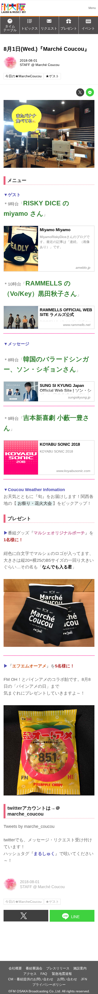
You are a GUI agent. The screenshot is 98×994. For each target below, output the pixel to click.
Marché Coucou (47, 65)
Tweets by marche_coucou (29, 826)
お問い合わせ (67, 979)
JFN (84, 979)
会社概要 (15, 968)
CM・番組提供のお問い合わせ (30, 979)
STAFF (25, 65)
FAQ (44, 974)
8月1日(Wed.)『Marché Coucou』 (47, 49)
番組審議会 (34, 968)
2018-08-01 (28, 60)
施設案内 (80, 968)
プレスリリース (57, 968)
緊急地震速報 (62, 974)
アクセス (30, 974)
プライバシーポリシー (49, 984)
